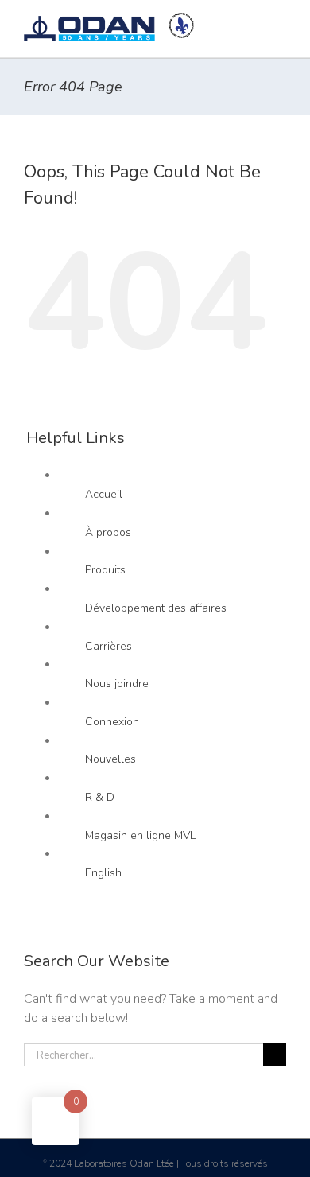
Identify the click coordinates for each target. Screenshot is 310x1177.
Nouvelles (110, 759)
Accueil (103, 494)
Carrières (108, 646)
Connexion (112, 721)
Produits (105, 569)
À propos (108, 532)
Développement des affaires (156, 608)
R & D (99, 797)
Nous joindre (117, 683)
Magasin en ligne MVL (140, 835)
